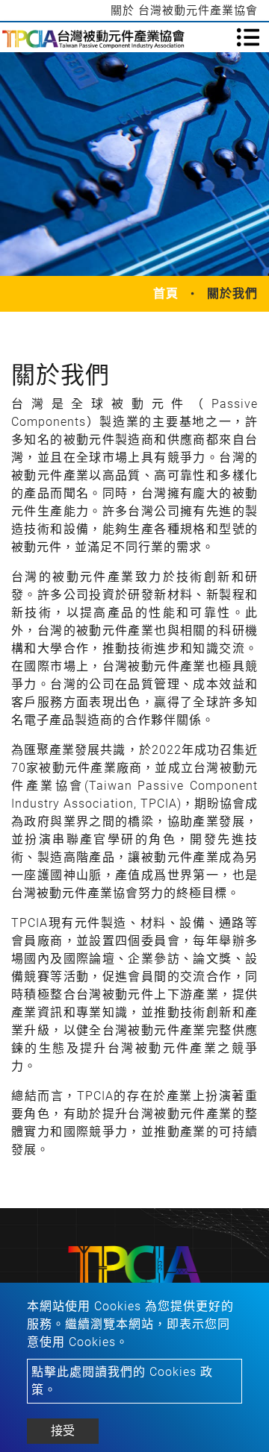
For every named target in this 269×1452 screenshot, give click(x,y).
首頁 (166, 293)
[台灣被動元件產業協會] (93, 37)
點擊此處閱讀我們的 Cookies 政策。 (122, 1381)
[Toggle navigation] (248, 37)
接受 (63, 1431)
